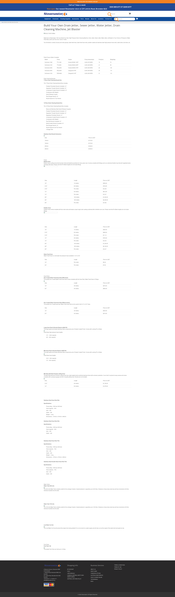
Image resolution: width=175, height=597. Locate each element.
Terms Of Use (117, 567)
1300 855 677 (114, 7)
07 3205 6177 (126, 7)
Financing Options (96, 573)
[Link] (55, 14)
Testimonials (94, 579)
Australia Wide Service (97, 575)
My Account (70, 569)
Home (3, 22)
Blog (92, 581)
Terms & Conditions (119, 565)
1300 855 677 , (47, 578)
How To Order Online (96, 577)
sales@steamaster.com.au (49, 580)
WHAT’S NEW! (94, 571)
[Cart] (129, 14)
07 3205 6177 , (54, 578)
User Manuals (71, 573)
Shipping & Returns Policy (74, 578)
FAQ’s (68, 571)
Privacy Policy (118, 569)
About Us (93, 569)
